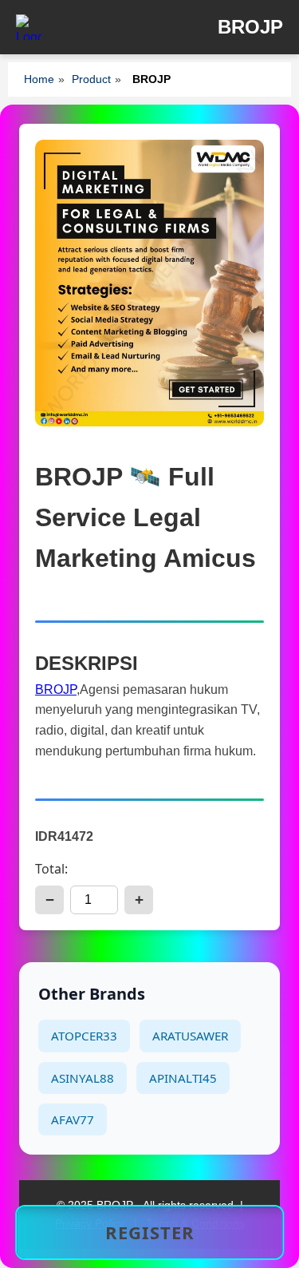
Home (39, 79)
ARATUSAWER (190, 1036)
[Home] (28, 27)
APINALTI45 (183, 1078)
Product (91, 79)
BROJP (56, 689)
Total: (51, 869)
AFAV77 (72, 1119)
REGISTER (150, 1232)
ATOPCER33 (84, 1036)
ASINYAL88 (82, 1078)
